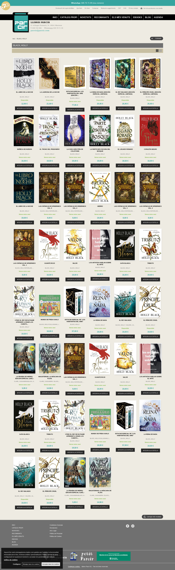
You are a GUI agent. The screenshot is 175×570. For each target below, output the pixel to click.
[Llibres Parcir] (75, 31)
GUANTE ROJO (49, 263)
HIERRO (100, 206)
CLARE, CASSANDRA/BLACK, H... (24, 381)
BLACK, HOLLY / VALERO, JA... (125, 325)
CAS (124, 8)
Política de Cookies (56, 536)
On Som (87, 8)
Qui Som (79, 8)
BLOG (148, 17)
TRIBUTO (150, 263)
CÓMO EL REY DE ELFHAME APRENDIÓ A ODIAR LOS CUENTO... (24, 322)
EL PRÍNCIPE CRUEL (150, 320)
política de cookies (11, 560)
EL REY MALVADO (125, 320)
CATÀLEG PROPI (68, 17)
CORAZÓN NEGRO (150, 149)
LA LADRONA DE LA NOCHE (49, 92)
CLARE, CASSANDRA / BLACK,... (50, 381)
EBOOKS (137, 17)
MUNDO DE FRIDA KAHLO (50, 319)
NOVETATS (85, 17)
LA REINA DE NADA (100, 320)
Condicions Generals (56, 525)
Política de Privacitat (56, 533)
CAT (119, 8)
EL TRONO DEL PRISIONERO (50, 149)
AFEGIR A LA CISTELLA (24, 108)
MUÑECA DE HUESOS (24, 149)
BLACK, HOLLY (24, 97)
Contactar (95, 8)
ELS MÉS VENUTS (121, 17)
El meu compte (133, 8)
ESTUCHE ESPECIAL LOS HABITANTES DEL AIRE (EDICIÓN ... (75, 93)
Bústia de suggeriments (108, 8)
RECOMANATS (101, 17)
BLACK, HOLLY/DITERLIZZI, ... (49, 211)
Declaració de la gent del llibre (65, 8)
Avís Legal (53, 530)
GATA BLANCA (125, 263)
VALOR (75, 263)
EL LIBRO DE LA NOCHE (24, 92)
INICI (55, 17)
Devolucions (53, 528)
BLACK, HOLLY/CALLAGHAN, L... (49, 324)
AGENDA (158, 17)
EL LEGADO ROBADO (125, 149)
